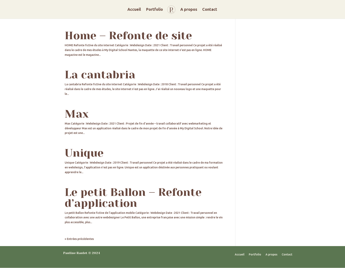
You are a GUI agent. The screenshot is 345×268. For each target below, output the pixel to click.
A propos (188, 10)
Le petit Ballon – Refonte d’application (133, 197)
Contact (209, 10)
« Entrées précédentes (79, 239)
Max (77, 114)
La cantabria (100, 74)
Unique (84, 153)
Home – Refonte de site (128, 35)
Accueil (134, 10)
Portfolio (154, 10)
